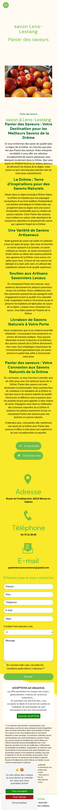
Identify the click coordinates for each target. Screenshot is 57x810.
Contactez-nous (32, 455)
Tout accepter (19, 791)
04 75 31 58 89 (28, 534)
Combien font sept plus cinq (18, 626)
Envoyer (28, 676)
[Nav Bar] (6, 5)
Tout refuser (19, 796)
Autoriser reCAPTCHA (28, 716)
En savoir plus (31, 445)
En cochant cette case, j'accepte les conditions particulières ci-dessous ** (26, 667)
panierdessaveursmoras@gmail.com (28, 567)
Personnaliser (19, 802)
